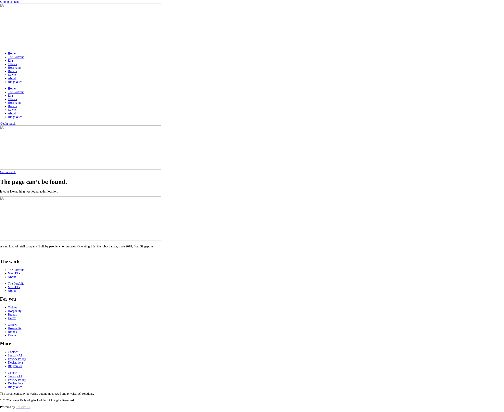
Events (12, 74)
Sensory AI (15, 355)
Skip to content (9, 1)
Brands (12, 71)
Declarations (15, 362)
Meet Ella (14, 273)
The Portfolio (16, 57)
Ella (10, 60)
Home (12, 53)
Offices (12, 64)
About (12, 78)
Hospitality (14, 67)
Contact (13, 352)
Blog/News (15, 81)
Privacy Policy (17, 359)
